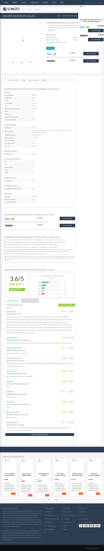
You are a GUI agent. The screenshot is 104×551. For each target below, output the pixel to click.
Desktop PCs (51, 529)
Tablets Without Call (53, 519)
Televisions (67, 519)
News (62, 2)
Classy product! (11, 371)
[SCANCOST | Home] (11, 9)
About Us (83, 512)
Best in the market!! (13, 412)
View (13, 493)
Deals (54, 2)
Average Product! (12, 422)
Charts (24, 2)
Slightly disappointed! (14, 348)
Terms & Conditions (86, 522)
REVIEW (44, 80)
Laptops (49, 522)
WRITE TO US (87, 2)
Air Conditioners (68, 512)
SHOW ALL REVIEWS (67, 305)
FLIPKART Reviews (12, 300)
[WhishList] (41, 23)
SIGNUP (94, 2)
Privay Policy (84, 519)
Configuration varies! (13, 358)
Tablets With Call (52, 515)
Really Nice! (10, 402)
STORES (23, 80)
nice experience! (12, 337)
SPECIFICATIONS (13, 80)
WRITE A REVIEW (15, 289)
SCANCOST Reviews (30, 300)
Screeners (34, 2)
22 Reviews (8, 308)
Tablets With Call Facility (70, 15)
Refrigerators (67, 522)
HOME (59, 15)
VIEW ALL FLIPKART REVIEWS (39, 434)
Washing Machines (69, 515)
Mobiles (45, 2)
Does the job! (11, 311)
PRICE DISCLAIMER (34, 80)
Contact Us (84, 515)
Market (14, 2)
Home (6, 2)
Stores (50, 48)
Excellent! (9, 381)
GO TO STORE (91, 53)
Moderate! (10, 391)
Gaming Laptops (51, 526)
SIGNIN (99, 2)
